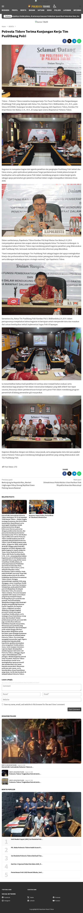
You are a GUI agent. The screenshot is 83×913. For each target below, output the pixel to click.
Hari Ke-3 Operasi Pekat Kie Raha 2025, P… (26, 864)
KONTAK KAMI (32, 890)
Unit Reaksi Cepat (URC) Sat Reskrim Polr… (27, 839)
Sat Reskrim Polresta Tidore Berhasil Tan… (27, 856)
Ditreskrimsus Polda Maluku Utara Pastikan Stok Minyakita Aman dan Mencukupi (62, 482)
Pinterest (57, 897)
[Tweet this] (69, 41)
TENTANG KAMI (6, 890)
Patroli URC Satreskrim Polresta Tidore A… (18, 767)
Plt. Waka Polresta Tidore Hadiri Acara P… (26, 848)
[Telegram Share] (74, 41)
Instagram (7, 901)
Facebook (7, 897)
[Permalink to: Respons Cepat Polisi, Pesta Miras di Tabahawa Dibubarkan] (41, 507)
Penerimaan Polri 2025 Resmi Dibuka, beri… (27, 872)
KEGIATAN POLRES (11, 765)
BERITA (4, 765)
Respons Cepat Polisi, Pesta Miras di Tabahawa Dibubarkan (41, 516)
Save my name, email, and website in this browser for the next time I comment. (34, 704)
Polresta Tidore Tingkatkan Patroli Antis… (25, 774)
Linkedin (32, 901)
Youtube (57, 901)
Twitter (32, 897)
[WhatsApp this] (79, 41)
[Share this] (64, 41)
